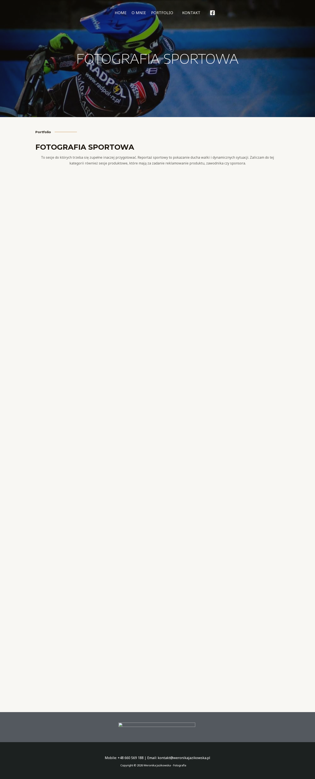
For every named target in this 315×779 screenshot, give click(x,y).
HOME (120, 12)
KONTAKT (191, 12)
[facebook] (213, 12)
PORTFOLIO (162, 12)
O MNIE (139, 12)
